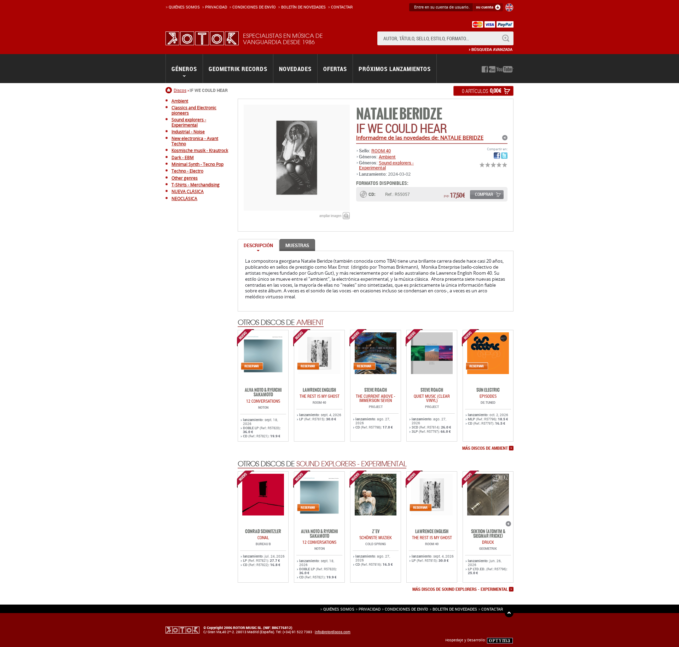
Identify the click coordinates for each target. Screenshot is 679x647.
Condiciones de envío (406, 609)
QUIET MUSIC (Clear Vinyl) (432, 398)
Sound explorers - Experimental (386, 165)
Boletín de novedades (303, 7)
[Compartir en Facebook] (497, 155)
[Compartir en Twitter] (504, 155)
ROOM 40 (381, 150)
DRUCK (488, 542)
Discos (180, 90)
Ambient (387, 156)
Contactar (342, 7)
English (509, 7)
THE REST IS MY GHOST (320, 396)
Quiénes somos (184, 7)
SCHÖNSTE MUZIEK (375, 537)
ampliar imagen (330, 215)
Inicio (170, 90)
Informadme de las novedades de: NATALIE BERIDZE (419, 137)
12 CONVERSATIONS (263, 401)
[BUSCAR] (505, 38)
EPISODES (488, 396)
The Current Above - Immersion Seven (375, 398)
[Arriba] (509, 612)
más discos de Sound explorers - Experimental (460, 589)
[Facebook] (485, 69)
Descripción (258, 245)
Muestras (297, 245)
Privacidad (216, 7)
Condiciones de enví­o (254, 7)
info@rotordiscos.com (332, 631)
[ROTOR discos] (202, 38)
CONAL (263, 537)
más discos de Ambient (485, 448)
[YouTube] (505, 69)
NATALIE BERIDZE (399, 114)
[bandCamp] (492, 69)
